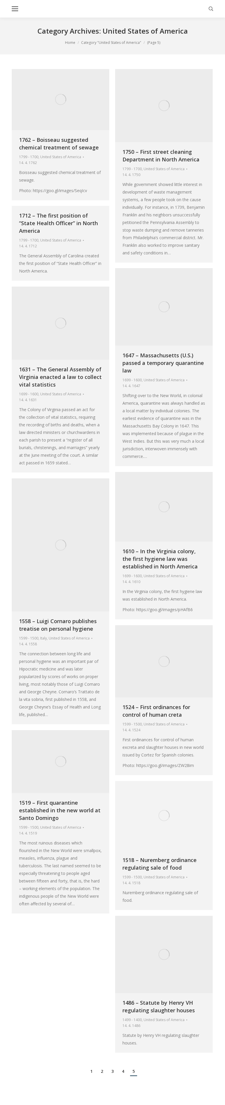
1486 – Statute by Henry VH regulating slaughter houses (158, 1006)
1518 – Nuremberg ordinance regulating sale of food (159, 863)
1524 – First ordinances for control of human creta (156, 711)
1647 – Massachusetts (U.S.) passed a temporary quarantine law (163, 363)
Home (70, 42)
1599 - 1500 (28, 638)
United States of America (60, 156)
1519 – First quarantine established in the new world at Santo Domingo (59, 810)
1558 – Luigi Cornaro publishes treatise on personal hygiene (58, 625)
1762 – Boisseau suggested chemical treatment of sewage (59, 143)
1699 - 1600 (132, 379)
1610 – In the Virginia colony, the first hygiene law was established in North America (160, 559)
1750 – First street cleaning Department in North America (161, 155)
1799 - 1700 (28, 156)
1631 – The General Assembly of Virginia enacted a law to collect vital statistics (60, 377)
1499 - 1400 (132, 1019)
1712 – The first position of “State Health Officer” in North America (58, 223)
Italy (43, 638)
